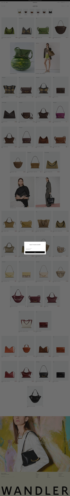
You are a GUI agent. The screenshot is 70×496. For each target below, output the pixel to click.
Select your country (29, 248)
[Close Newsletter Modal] (44, 242)
